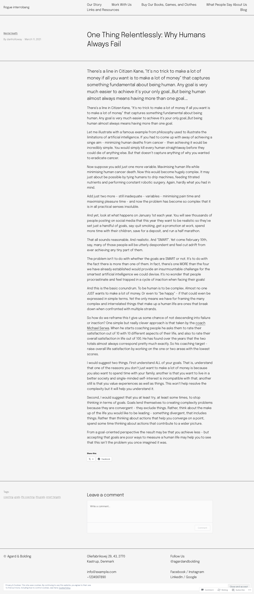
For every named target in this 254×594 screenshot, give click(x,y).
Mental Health (11, 33)
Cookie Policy (64, 588)
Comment (202, 528)
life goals (40, 497)
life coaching (28, 497)
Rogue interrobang (16, 7)
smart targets (53, 497)
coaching (8, 497)
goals (17, 497)
